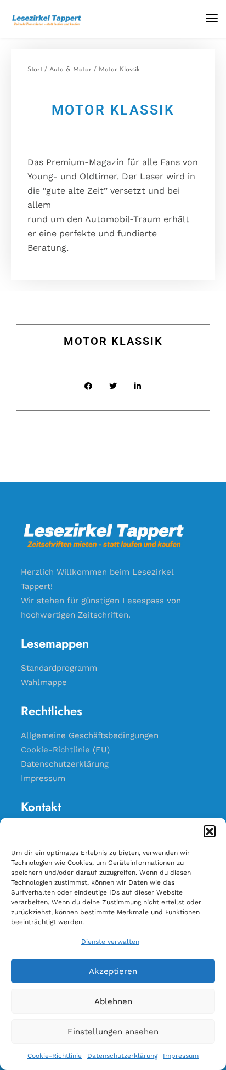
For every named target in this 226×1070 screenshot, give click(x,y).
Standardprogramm (59, 668)
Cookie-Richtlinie (54, 1056)
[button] (209, 831)
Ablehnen (113, 1001)
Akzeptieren (113, 971)
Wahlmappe (44, 682)
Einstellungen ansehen (113, 1032)
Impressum (181, 1056)
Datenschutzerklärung (122, 1056)
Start (34, 69)
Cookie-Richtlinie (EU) (65, 750)
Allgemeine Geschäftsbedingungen (90, 735)
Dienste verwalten (110, 942)
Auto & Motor (70, 69)
